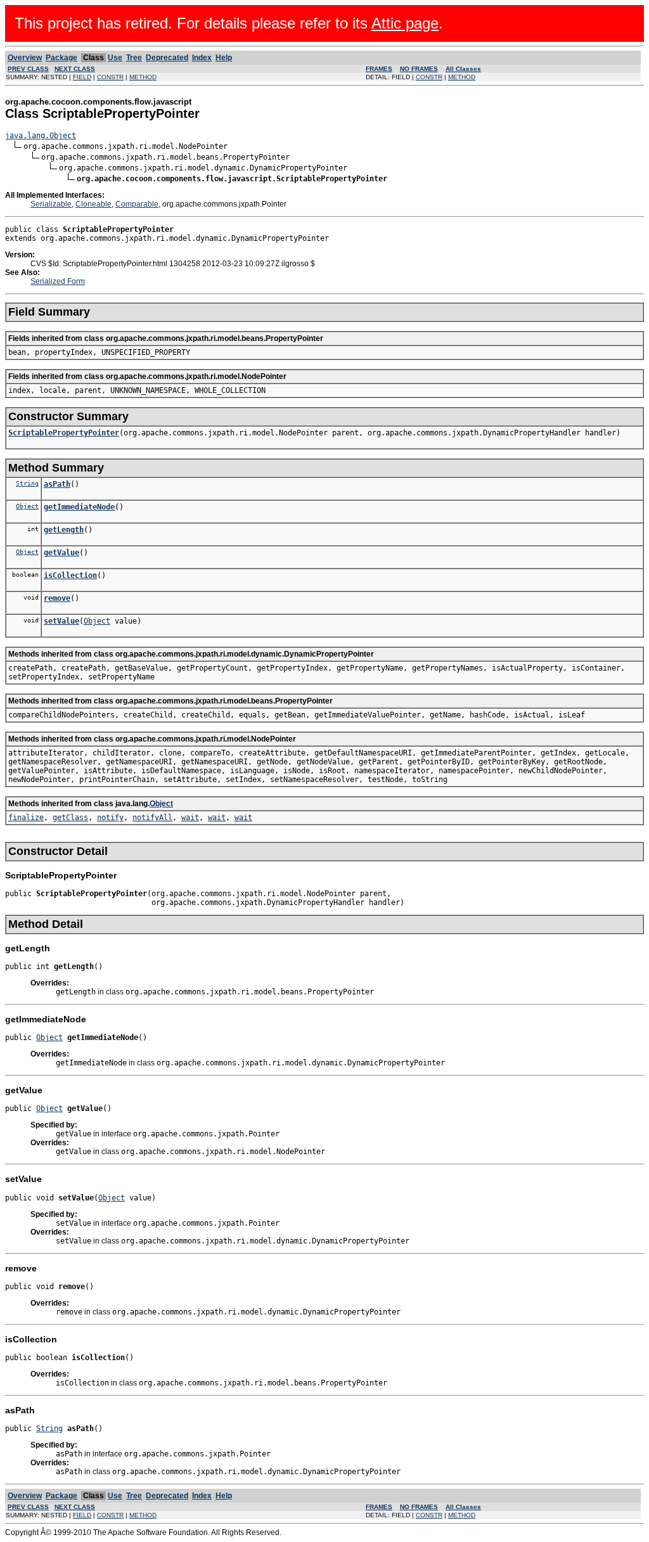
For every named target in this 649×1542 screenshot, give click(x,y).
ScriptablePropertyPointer (63, 432)
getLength (64, 529)
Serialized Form (57, 281)
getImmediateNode (79, 507)
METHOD (143, 77)
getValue (61, 552)
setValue (61, 621)
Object (27, 506)
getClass (70, 817)
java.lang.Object (40, 135)
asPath (57, 484)
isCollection (70, 575)
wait (190, 817)
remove (57, 598)
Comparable (136, 204)
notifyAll (152, 817)
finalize (26, 817)
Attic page (405, 23)
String (27, 483)
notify (110, 817)
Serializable (51, 204)
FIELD (82, 77)
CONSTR (110, 77)
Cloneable (93, 204)
